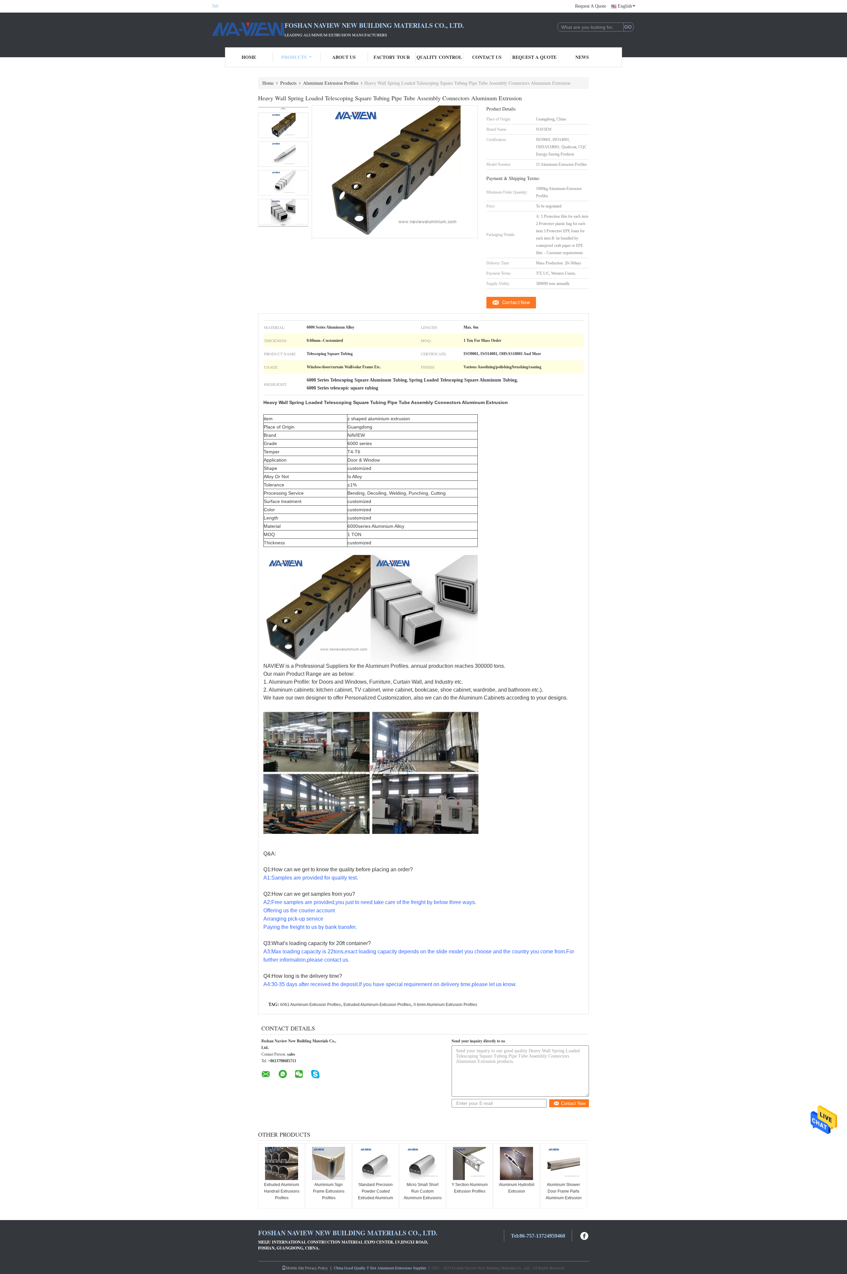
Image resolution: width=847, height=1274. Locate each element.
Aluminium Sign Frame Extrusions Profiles (328, 1191)
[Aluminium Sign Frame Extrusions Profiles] (328, 1163)
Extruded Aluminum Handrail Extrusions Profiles (281, 1191)
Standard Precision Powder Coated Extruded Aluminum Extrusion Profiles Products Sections (375, 1197)
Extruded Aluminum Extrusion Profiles (377, 1004)
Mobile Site (295, 1267)
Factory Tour (392, 57)
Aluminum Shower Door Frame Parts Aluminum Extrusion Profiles (564, 1194)
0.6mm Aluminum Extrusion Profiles (445, 1004)
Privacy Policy (316, 1267)
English (625, 6)
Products (294, 57)
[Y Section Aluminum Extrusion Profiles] (469, 1163)
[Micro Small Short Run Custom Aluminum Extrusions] (422, 1163)
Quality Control (439, 57)
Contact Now (516, 302)
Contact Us (487, 57)
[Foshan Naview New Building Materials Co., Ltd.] (248, 29)
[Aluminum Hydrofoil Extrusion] (516, 1163)
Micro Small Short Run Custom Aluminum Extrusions (423, 1191)
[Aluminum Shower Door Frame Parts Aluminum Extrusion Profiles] (563, 1163)
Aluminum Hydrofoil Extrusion (516, 1188)
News (582, 57)
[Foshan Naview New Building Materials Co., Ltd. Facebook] (584, 1235)
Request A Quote (590, 6)
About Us (344, 57)
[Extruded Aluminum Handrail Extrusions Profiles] (281, 1163)
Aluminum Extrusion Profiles (330, 83)
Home (249, 57)
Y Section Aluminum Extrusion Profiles (470, 1188)
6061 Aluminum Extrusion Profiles (310, 1004)
